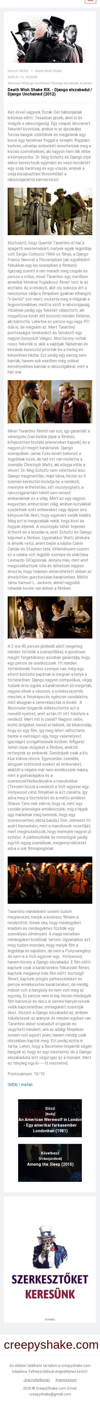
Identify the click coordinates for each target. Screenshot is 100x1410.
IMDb (13, 1084)
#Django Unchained (36, 83)
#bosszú (14, 83)
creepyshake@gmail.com (50, 1394)
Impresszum (66, 1380)
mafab (27, 1084)
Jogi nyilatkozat (37, 1380)
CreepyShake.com (51, 1388)
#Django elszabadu (65, 83)
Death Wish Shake (48, 71)
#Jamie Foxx (89, 83)
